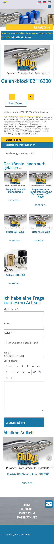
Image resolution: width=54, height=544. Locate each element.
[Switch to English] (38, 2)
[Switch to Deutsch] (43, 2)
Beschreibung (13, 139)
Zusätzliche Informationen (20, 145)
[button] (11, 366)
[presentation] (11, 366)
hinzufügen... (16, 103)
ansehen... (15, 200)
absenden (15, 422)
